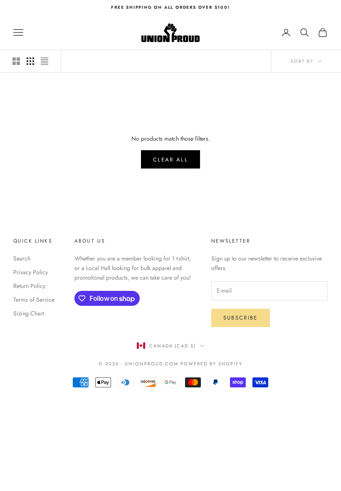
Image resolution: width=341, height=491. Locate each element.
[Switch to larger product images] (16, 61)
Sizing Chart (28, 313)
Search (21, 258)
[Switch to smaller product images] (30, 61)
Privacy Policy (30, 272)
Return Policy (29, 286)
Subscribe (240, 318)
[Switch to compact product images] (44, 61)
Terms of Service (33, 299)
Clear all (170, 160)
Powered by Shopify (211, 363)
